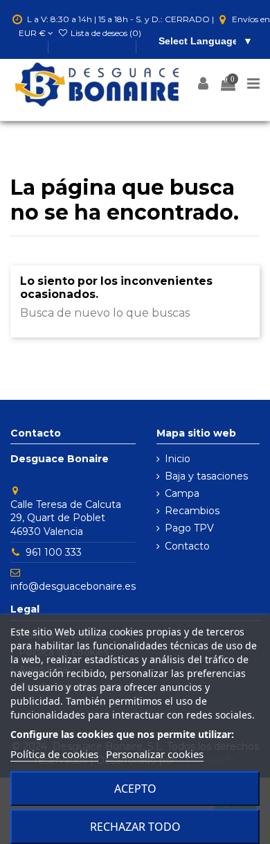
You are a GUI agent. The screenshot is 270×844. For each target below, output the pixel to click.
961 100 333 (54, 552)
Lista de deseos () (105, 33)
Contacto (187, 546)
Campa (182, 493)
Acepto (135, 788)
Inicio (177, 458)
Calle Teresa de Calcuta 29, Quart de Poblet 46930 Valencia (65, 518)
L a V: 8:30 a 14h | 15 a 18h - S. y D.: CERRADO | (120, 19)
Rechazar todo (135, 826)
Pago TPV (189, 528)
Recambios (192, 510)
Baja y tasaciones (206, 476)
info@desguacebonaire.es (73, 586)
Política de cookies (54, 754)
